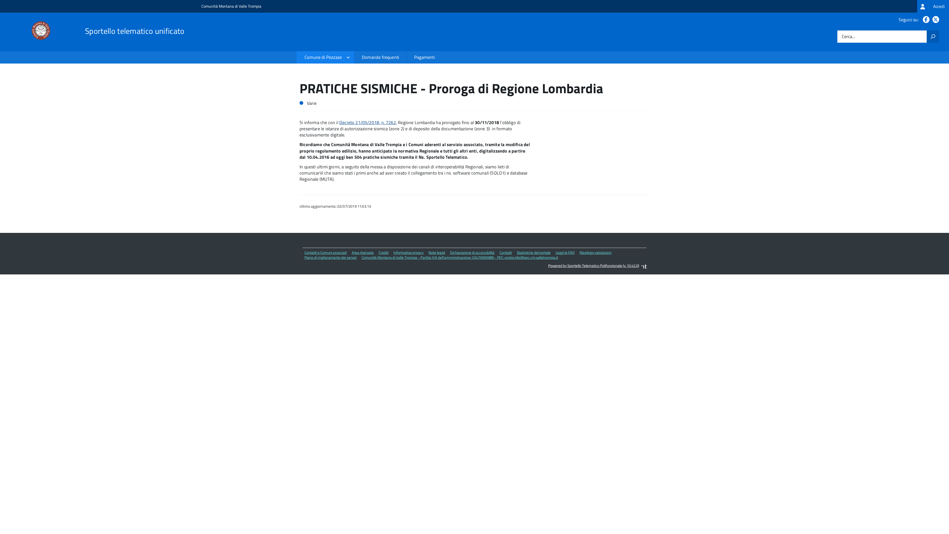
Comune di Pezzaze (323, 57)
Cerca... (848, 36)
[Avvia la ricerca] (933, 36)
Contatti (505, 252)
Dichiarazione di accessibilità (472, 252)
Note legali (437, 252)
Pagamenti (424, 57)
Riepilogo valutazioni (595, 252)
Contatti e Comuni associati (325, 252)
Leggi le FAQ (565, 252)
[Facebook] (925, 19)
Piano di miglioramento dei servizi (330, 257)
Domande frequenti (380, 57)
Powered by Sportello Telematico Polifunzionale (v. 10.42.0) (593, 265)
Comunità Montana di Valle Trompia (231, 6)
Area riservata (363, 252)
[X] (934, 19)
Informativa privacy (408, 252)
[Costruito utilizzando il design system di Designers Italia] (644, 267)
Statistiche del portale (534, 252)
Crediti (383, 252)
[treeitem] (933, 6)
